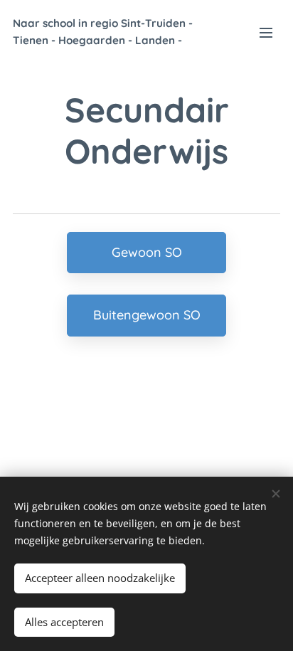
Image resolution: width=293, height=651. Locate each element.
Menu (266, 32)
